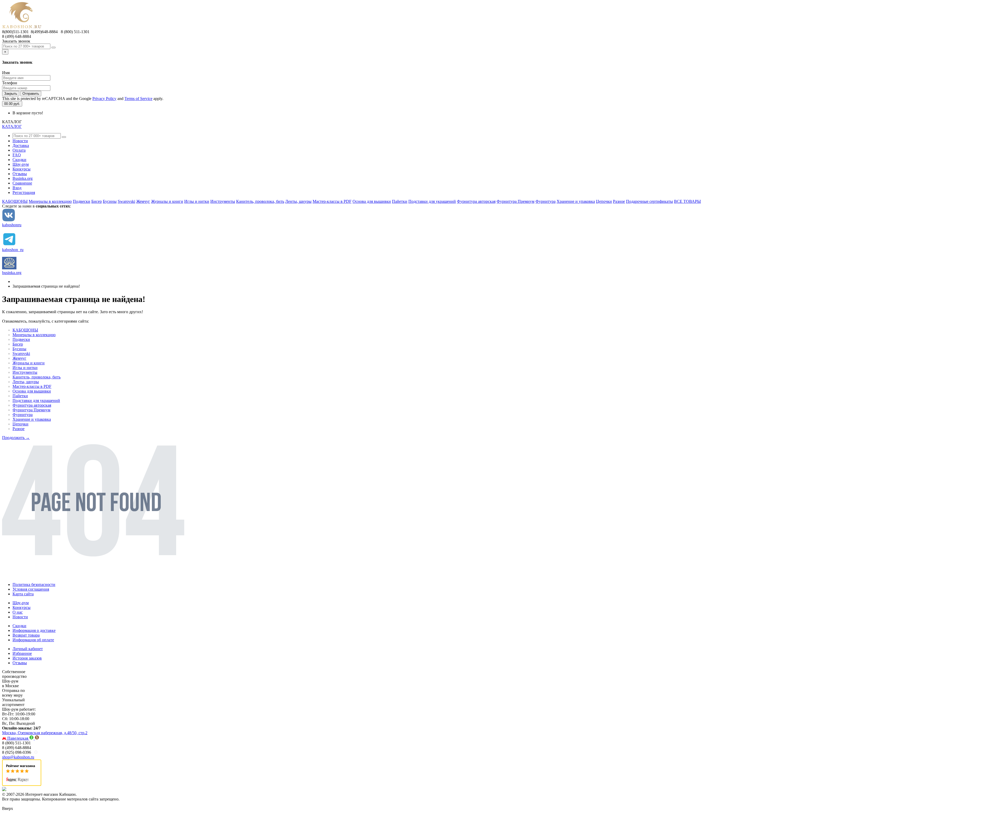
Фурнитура (545, 201)
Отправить (30, 94)
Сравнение (22, 183)
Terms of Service (138, 98)
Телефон (9, 83)
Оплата (19, 150)
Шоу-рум (21, 164)
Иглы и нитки (196, 201)
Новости (20, 141)
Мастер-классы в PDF (332, 201)
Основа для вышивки (372, 201)
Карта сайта (23, 594)
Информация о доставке (34, 630)
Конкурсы (22, 169)
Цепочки (604, 201)
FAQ (17, 155)
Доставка (21, 145)
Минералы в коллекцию (50, 201)
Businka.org (23, 178)
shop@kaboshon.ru (18, 757)
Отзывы (20, 173)
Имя (6, 72)
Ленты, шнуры (298, 201)
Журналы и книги (167, 201)
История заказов (27, 658)
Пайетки (399, 201)
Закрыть (10, 94)
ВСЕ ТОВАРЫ (687, 201)
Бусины (110, 201)
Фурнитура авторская (476, 201)
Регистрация (24, 192)
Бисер (96, 201)
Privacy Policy (104, 98)
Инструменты (222, 201)
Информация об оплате (33, 640)
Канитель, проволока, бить (260, 201)
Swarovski (126, 201)
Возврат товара (26, 635)
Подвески (81, 201)
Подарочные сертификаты (649, 201)
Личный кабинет (28, 648)
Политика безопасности (34, 584)
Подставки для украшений (432, 201)
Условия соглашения (31, 589)
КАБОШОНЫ (15, 201)
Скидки (19, 159)
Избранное (22, 653)
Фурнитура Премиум (515, 201)
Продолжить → (16, 437)
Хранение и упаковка (576, 201)
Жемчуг (143, 201)
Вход (17, 188)
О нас (18, 612)
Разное (619, 201)
